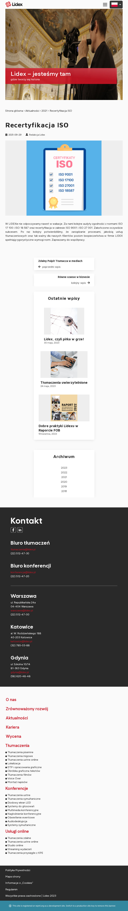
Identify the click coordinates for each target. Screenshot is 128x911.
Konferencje (16, 788)
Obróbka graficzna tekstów (24, 770)
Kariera (12, 727)
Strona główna (14, 110)
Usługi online (17, 831)
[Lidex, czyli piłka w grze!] (64, 321)
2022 (64, 473)
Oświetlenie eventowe (21, 817)
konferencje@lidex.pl (23, 572)
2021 (44, 110)
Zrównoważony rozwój (27, 709)
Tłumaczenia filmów (20, 774)
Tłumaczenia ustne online (23, 759)
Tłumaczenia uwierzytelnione (64, 382)
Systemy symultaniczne (22, 825)
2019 (64, 487)
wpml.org (40, 905)
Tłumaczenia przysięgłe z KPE (25, 852)
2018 (64, 491)
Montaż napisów (18, 782)
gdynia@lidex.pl (20, 672)
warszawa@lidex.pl (22, 610)
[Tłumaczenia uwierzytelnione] (64, 364)
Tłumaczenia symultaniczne (24, 798)
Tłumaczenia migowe (20, 756)
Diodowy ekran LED (19, 802)
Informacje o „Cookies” (19, 882)
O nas (11, 700)
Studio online (15, 845)
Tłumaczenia (17, 746)
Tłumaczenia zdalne (19, 838)
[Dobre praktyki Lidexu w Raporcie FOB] (64, 408)
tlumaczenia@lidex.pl (23, 549)
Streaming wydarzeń (20, 849)
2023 (64, 468)
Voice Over (14, 778)
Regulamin (11, 889)
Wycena (13, 736)
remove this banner (106, 905)
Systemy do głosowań (21, 806)
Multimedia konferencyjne (23, 810)
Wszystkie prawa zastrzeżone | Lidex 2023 (30, 895)
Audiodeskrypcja (17, 821)
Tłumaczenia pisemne (20, 752)
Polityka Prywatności (17, 870)
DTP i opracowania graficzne (25, 767)
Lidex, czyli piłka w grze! (64, 339)
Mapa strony (12, 876)
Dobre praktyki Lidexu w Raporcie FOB (58, 428)
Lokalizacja (14, 763)
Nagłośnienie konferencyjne (24, 813)
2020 (64, 482)
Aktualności (32, 110)
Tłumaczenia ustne (19, 795)
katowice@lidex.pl (21, 641)
